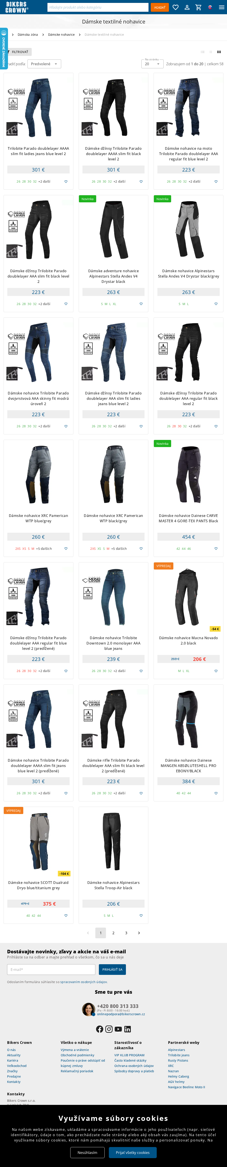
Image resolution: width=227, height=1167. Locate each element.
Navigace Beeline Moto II (186, 1087)
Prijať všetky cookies (133, 1152)
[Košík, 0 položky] (198, 7)
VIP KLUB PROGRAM (129, 1055)
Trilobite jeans (179, 1055)
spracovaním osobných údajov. (84, 982)
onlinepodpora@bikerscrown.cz (121, 1014)
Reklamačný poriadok (77, 1071)
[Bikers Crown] (24, 7)
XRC (171, 1066)
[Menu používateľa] (187, 7)
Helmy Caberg (178, 1076)
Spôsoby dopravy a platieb (134, 1071)
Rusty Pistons (178, 1060)
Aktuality (13, 1055)
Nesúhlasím (87, 1152)
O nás (11, 1050)
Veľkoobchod (17, 1066)
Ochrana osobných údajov (134, 1066)
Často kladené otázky (130, 1060)
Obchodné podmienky (77, 1055)
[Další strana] (139, 933)
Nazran (173, 1071)
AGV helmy (176, 1082)
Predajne (14, 1076)
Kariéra (12, 1060)
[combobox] (152, 63)
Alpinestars (176, 1050)
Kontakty (13, 1082)
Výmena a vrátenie (75, 1050)
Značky (12, 1071)
